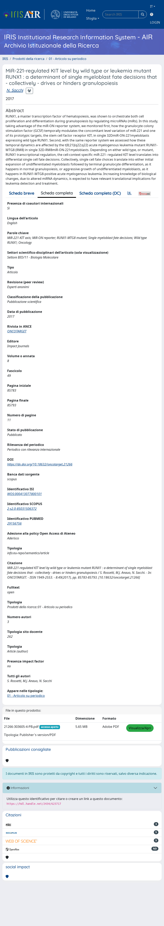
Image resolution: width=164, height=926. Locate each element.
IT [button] (151, 6)
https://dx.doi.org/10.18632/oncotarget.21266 (39, 464)
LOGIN (155, 22)
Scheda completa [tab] (57, 192)
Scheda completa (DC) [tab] (100, 193)
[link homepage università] (64, 14)
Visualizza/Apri (140, 728)
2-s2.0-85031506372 (22, 508)
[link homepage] (23, 14)
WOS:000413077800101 (24, 494)
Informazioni (19, 788)
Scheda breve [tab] (21, 193)
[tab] (129, 193)
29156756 (14, 523)
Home (90, 10)
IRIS (5, 59)
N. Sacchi (14, 90)
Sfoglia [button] (91, 18)
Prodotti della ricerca (28, 59)
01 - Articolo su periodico (67, 59)
